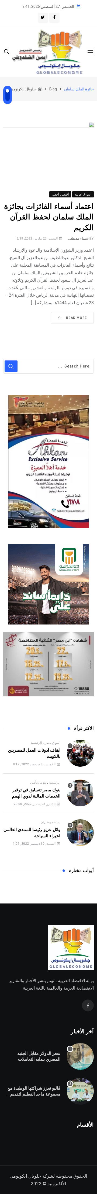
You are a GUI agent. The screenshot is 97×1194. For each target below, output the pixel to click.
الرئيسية (36, 743)
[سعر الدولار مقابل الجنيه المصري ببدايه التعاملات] (80, 1056)
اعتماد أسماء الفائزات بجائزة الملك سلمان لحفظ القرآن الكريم (49, 217)
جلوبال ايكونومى (25, 1176)
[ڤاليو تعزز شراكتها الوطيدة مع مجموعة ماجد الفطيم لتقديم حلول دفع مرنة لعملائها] (80, 1091)
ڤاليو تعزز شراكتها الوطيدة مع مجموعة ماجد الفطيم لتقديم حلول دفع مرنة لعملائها (34, 1094)
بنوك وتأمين (38, 782)
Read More (76, 318)
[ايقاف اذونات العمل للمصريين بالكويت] (80, 753)
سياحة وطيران (50, 822)
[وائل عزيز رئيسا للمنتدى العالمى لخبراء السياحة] (80, 832)
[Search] (6, 51)
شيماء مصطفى (78, 238)
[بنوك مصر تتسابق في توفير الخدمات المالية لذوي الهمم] (80, 793)
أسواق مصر (52, 743)
